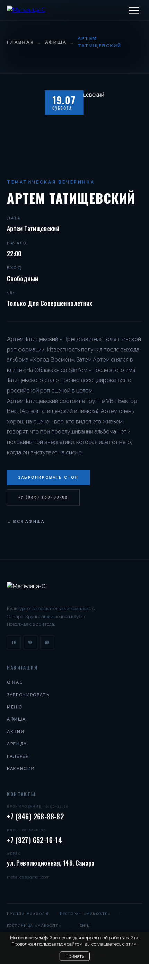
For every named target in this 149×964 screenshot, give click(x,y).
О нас (15, 682)
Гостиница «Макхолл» (34, 925)
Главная (20, 42)
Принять (74, 956)
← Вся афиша (25, 521)
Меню (14, 707)
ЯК (47, 642)
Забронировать (28, 694)
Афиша (56, 42)
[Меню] (134, 10)
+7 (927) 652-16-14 (34, 840)
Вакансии (21, 768)
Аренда (17, 744)
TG (14, 642)
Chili (85, 925)
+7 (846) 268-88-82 (43, 497)
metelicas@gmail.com (28, 877)
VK (30, 642)
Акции (15, 731)
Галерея (18, 756)
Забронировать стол (48, 477)
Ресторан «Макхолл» (85, 914)
